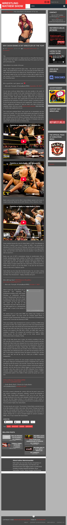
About (26, 522)
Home (3, 11)
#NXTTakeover (20, 280)
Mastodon (51, 164)
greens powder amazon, (28, 106)
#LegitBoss (28, 280)
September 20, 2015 (36, 86)
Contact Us (60, 522)
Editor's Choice (33, 48)
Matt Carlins (10, 48)
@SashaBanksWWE (19, 380)
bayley (8, 426)
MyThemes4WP (41, 519)
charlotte (22, 426)
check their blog (40, 106)
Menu (33, 6)
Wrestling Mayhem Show (12, 4)
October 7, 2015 (35, 284)
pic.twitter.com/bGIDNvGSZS (12, 382)
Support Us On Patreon (37, 522)
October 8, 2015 (21, 386)
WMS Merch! (51, 522)
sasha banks (29, 426)
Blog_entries (9, 11)
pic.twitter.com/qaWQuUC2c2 (12, 282)
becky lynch (15, 426)
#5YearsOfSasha (8, 380)
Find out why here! (57, 158)
